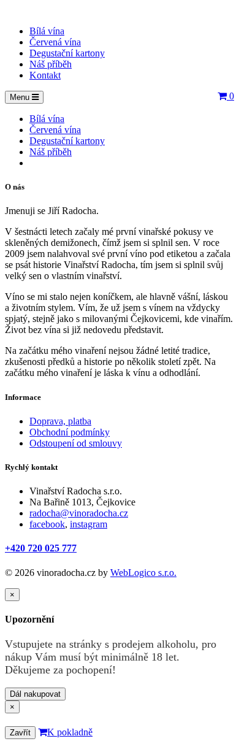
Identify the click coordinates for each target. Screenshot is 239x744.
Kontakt (45, 75)
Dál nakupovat (35, 694)
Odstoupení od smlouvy (75, 443)
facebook (47, 524)
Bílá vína (46, 31)
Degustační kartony (67, 53)
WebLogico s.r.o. (143, 572)
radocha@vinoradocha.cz (78, 513)
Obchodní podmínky (69, 432)
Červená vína (55, 42)
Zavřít (20, 732)
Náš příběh (50, 64)
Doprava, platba (60, 421)
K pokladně (70, 732)
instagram (88, 524)
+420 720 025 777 (41, 548)
